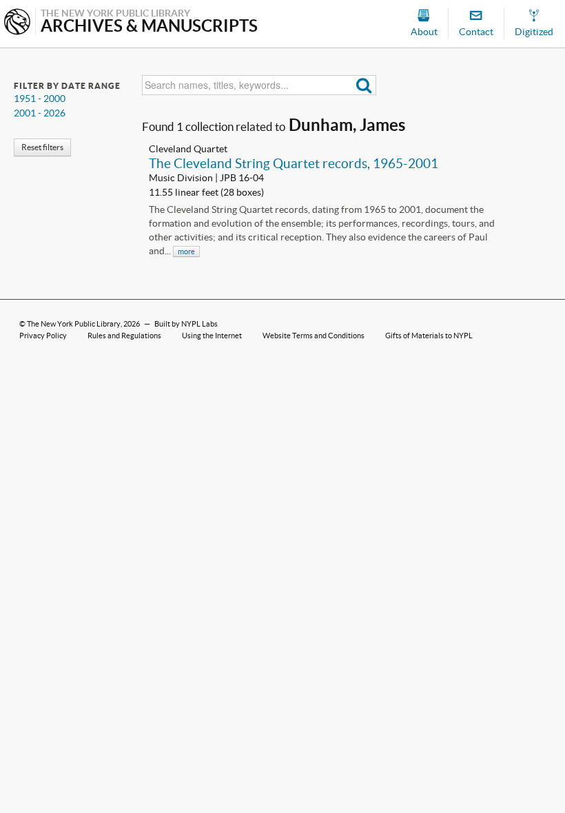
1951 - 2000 (39, 98)
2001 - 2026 (39, 113)
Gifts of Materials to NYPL (429, 335)
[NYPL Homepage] (17, 23)
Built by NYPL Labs (186, 324)
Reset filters (42, 147)
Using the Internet (212, 335)
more (186, 251)
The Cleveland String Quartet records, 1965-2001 (293, 163)
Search (364, 85)
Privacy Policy (43, 335)
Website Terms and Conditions (313, 335)
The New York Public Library (74, 324)
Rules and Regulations (124, 335)
